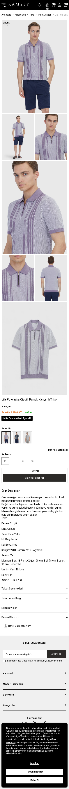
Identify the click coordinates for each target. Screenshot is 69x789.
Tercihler (34, 763)
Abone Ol (56, 654)
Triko (31, 15)
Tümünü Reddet (34, 771)
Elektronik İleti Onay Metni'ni (21, 660)
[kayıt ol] (59, 5)
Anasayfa (6, 15)
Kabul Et (34, 780)
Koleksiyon (20, 15)
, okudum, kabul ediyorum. (34, 660)
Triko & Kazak (44, 15)
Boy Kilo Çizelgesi (58, 450)
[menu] (3, 5)
